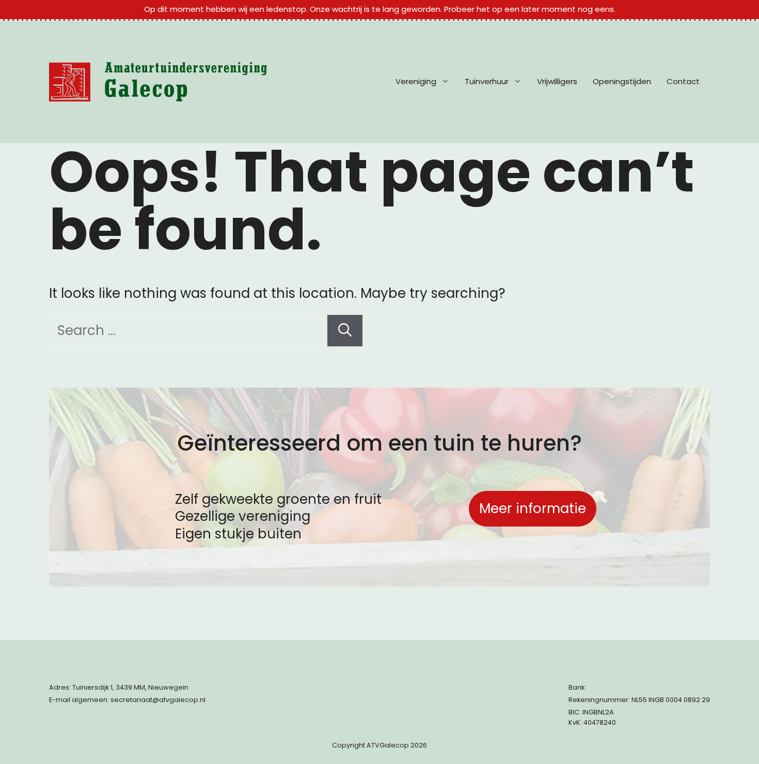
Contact (683, 81)
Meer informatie (532, 508)
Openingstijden (622, 81)
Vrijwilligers (557, 81)
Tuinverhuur (487, 81)
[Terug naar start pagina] (158, 82)
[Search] (344, 330)
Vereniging (416, 81)
